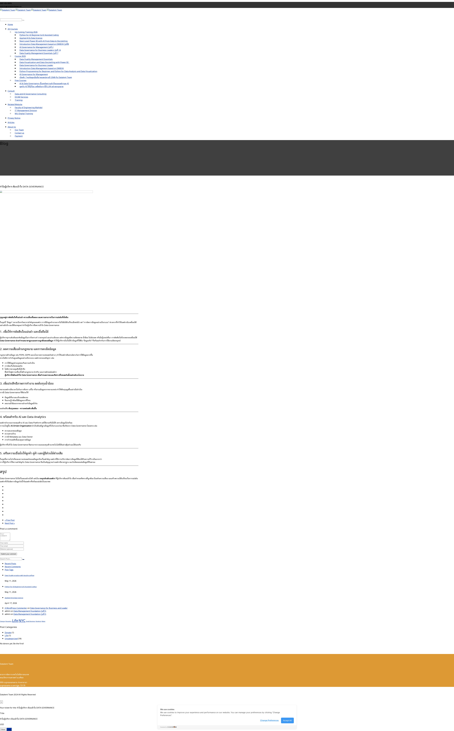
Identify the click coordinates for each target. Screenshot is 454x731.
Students (38, 621)
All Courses (13, 28)
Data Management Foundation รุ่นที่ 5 (29, 610)
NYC (22, 620)
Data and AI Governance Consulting (30, 93)
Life (15, 620)
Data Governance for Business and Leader (49, 608)
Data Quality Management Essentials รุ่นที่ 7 (39, 53)
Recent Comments (13, 566)
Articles (11, 122)
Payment (19, 135)
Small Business (30, 621)
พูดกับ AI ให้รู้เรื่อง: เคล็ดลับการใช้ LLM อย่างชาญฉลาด (41, 86)
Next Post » (10, 523)
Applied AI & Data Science (14, 597)
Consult (11, 90)
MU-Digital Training (24, 113)
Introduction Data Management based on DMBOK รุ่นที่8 (44, 44)
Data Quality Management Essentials (36, 59)
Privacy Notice (14, 117)
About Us (12, 126)
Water (43, 621)
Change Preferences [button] (269, 720)
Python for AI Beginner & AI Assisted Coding (21, 586)
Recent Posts (10, 563)
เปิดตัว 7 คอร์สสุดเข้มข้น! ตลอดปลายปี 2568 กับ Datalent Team (46, 77)
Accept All (287, 720)
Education (8, 621)
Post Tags (9, 569)
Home (10, 24)
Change (2, 621)
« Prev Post (10, 520)
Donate (8, 632)
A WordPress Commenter (16, 608)
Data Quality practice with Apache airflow (19, 575)
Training (18, 100)
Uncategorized (11, 638)
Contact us (19, 132)
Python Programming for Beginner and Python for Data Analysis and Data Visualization (58, 71)
